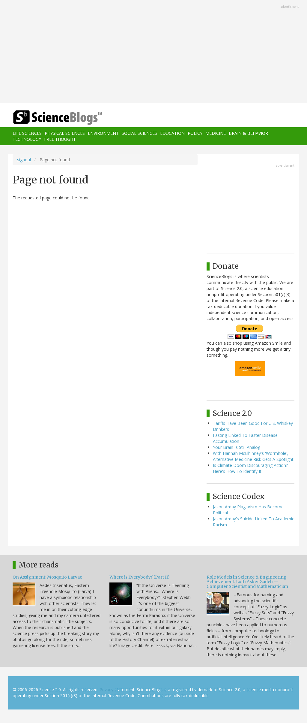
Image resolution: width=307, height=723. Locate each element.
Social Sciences (139, 133)
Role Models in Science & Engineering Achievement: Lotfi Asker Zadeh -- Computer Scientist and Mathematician (247, 581)
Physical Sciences (65, 133)
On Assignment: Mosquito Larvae (47, 577)
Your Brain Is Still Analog (236, 447)
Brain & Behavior (248, 133)
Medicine (215, 133)
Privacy (106, 689)
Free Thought (60, 139)
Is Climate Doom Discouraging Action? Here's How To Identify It (250, 468)
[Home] (59, 117)
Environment (103, 133)
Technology (27, 139)
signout (24, 159)
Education (172, 133)
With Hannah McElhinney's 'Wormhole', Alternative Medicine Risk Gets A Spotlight (253, 456)
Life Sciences (27, 133)
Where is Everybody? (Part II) (139, 577)
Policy (195, 133)
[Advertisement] (153, 52)
